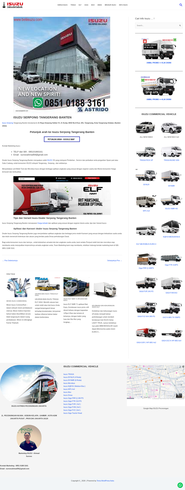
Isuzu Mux (67, 392)
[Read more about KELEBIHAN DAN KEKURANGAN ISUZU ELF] (105, 290)
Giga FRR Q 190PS (146, 268)
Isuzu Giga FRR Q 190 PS (73, 398)
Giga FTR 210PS (171, 265)
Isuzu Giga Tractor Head (72, 413)
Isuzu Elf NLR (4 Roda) (72, 377)
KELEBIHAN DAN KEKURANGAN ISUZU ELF (103, 306)
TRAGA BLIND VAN (171, 160)
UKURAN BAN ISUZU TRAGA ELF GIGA (46, 294)
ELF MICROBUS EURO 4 (146, 244)
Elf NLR (146, 184)
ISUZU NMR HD (171, 209)
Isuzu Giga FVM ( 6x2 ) (72, 407)
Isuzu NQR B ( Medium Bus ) (74, 386)
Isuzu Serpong (7, 123)
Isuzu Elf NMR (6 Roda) (72, 380)
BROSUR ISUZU (110, 5)
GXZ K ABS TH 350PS (171, 317)
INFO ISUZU (123, 5)
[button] (181, 5)
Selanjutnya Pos (114, 260)
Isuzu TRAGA (68, 374)
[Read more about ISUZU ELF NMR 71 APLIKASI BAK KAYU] (76, 287)
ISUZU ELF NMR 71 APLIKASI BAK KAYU (75, 299)
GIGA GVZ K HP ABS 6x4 (171, 341)
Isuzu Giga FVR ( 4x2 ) (72, 404)
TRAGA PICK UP (146, 160)
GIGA (86, 5)
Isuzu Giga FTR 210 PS (72, 401)
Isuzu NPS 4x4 (69, 389)
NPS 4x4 (146, 211)
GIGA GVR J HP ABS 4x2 (146, 342)
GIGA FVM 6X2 (171, 293)
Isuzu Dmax (67, 395)
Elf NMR (171, 186)
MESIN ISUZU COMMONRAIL (16, 301)
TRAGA (73, 5)
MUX (93, 5)
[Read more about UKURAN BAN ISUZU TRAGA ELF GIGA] (48, 284)
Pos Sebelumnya (10, 260)
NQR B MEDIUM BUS (171, 237)
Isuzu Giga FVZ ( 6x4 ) (72, 410)
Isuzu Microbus (69, 383)
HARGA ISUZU (62, 5)
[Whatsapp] (180, 485)
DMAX (100, 5)
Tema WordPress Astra (105, 481)
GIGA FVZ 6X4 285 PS (146, 316)
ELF (80, 5)
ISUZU (49, 160)
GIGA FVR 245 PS (146, 291)
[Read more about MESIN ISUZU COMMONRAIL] (19, 288)
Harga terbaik (42, 223)
